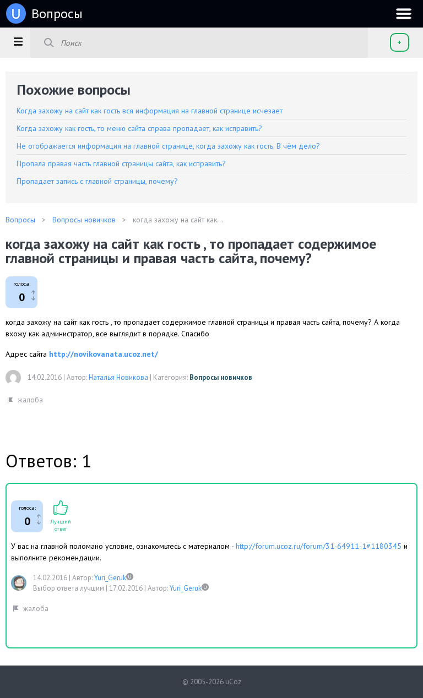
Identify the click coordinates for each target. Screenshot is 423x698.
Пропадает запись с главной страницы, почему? (97, 181)
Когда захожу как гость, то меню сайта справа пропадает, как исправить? (139, 128)
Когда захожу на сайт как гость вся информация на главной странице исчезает (150, 111)
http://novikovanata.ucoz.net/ (103, 354)
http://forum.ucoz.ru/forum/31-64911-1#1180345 (319, 546)
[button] (18, 41)
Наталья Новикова (118, 377)
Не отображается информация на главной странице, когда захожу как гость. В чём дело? (168, 146)
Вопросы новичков (220, 377)
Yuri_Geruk (110, 577)
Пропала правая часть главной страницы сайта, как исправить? (121, 163)
